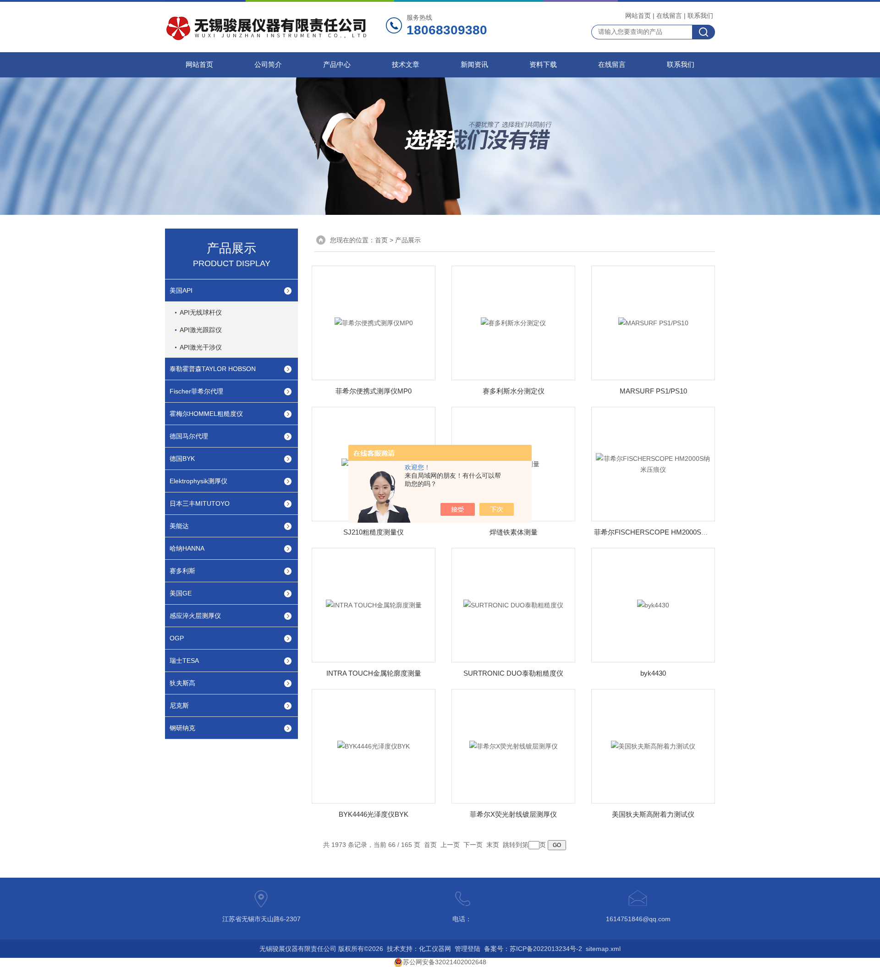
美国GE (181, 593)
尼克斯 (179, 705)
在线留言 (669, 15)
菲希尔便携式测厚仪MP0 (374, 391)
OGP (177, 638)
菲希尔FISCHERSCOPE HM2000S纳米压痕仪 (665, 532)
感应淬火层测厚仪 (195, 615)
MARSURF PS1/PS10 (653, 391)
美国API (181, 290)
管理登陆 (467, 948)
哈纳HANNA (187, 548)
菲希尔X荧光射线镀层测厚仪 (513, 814)
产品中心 (337, 64)
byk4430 (653, 673)
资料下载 (543, 64)
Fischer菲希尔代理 (196, 391)
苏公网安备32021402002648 (444, 962)
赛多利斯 (182, 570)
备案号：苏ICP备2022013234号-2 (533, 948)
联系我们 (700, 15)
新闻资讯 (474, 64)
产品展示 (408, 240)
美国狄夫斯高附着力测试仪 (653, 814)
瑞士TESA (184, 660)
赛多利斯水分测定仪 (513, 391)
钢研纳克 (182, 728)
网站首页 (638, 15)
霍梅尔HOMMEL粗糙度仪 (206, 413)
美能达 (179, 526)
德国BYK (182, 458)
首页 (381, 240)
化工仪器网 (435, 948)
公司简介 (268, 64)
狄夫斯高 (182, 683)
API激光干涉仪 (201, 347)
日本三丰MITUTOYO (200, 503)
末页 (492, 844)
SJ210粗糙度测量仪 (373, 532)
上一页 (450, 844)
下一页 (473, 844)
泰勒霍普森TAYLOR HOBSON (213, 368)
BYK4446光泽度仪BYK (373, 814)
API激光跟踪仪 (201, 329)
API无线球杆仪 (201, 312)
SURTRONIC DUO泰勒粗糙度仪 (513, 673)
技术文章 (405, 64)
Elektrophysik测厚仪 (198, 481)
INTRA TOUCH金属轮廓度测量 (373, 673)
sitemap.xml (603, 948)
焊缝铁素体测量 (514, 532)
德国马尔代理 (189, 436)
